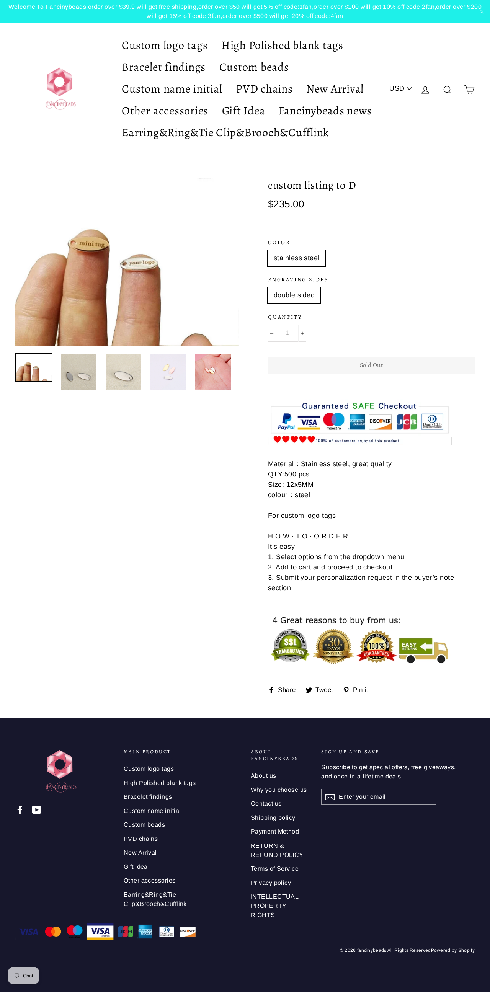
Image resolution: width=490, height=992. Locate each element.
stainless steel (297, 258)
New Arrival (335, 88)
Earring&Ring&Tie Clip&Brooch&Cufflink (225, 132)
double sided (294, 295)
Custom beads (254, 67)
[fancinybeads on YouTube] (36, 809)
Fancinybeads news (325, 110)
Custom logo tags (164, 45)
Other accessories (165, 110)
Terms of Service (275, 868)
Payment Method (275, 831)
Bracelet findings (164, 67)
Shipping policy (273, 817)
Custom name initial (172, 88)
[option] (127, 262)
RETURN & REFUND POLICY (277, 850)
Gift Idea (243, 110)
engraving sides (298, 279)
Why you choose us (279, 789)
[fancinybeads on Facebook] (19, 809)
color (279, 242)
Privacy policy (271, 882)
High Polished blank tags (282, 45)
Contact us (266, 803)
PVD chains (264, 88)
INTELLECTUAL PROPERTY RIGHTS (274, 905)
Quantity (285, 317)
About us (263, 775)
